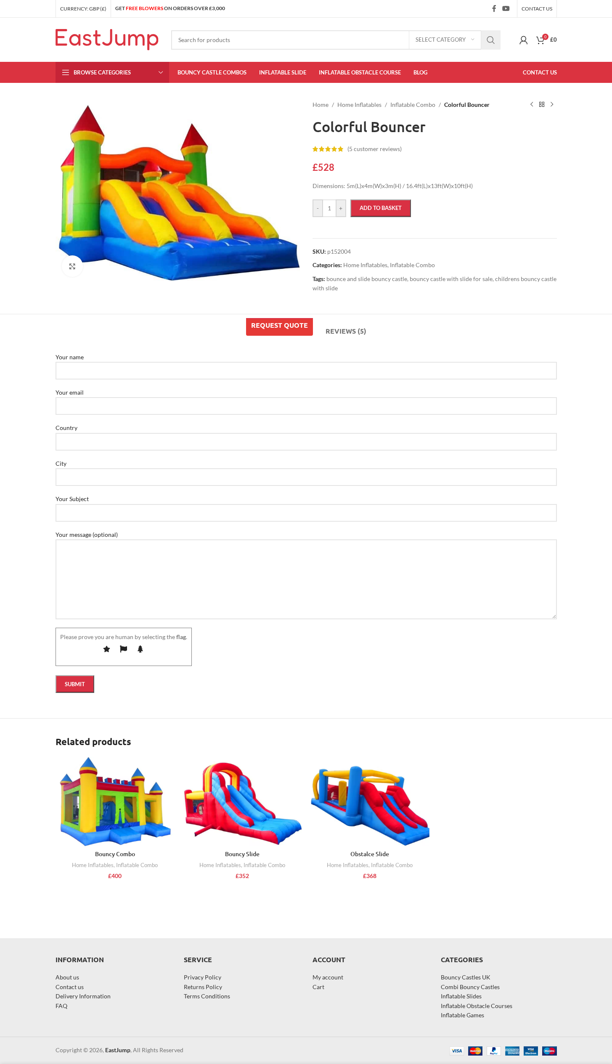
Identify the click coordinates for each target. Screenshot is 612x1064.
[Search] (491, 40)
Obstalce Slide (369, 854)
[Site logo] (107, 38)
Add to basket (381, 207)
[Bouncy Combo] (115, 801)
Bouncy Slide (242, 854)
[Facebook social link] (494, 8)
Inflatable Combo (137, 865)
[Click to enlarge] (72, 265)
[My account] (523, 40)
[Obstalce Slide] (369, 801)
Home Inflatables (93, 865)
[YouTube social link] (505, 8)
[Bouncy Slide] (242, 801)
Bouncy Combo (115, 854)
